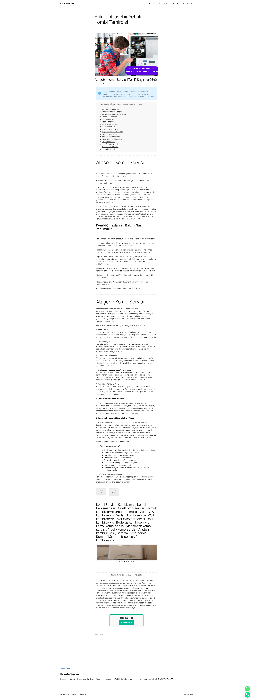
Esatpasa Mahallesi (110, 119)
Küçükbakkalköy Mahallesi (112, 131)
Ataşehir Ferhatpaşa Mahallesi (114, 114)
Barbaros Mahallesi (109, 117)
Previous (94, 552)
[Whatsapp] (247, 688)
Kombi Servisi (67, 3)
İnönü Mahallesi (108, 126)
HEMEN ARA (126, 623)
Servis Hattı (101, 491)
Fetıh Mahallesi (108, 122)
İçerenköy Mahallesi (110, 124)
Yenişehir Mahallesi (109, 149)
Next (159, 552)
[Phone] (247, 695)
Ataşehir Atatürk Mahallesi (112, 112)
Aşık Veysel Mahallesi (110, 109)
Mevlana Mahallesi (109, 134)
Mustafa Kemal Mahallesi (112, 139)
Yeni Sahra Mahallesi (110, 146)
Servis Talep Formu (114, 492)
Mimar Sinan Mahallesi (111, 136)
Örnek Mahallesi (108, 141)
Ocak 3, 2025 (99, 634)
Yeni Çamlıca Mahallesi (111, 144)
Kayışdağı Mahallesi (110, 129)
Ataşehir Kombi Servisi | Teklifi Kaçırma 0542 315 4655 (126, 81)
